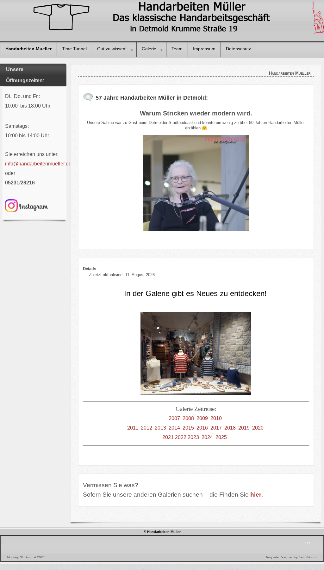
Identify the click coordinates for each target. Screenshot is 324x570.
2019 (244, 428)
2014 (174, 428)
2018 (230, 428)
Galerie (149, 48)
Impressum (204, 48)
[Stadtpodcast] (196, 183)
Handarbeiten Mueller (28, 48)
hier (255, 494)
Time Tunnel (74, 48)
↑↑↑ (307, 543)
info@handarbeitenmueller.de (38, 163)
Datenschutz (238, 48)
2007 (174, 418)
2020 (258, 428)
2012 (146, 428)
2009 (202, 418)
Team (177, 48)
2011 (132, 428)
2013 (160, 428)
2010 (216, 418)
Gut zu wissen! (112, 48)
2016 (202, 428)
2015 (188, 428)
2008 (188, 418)
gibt (179, 293)
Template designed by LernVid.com (291, 557)
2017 (216, 428)
